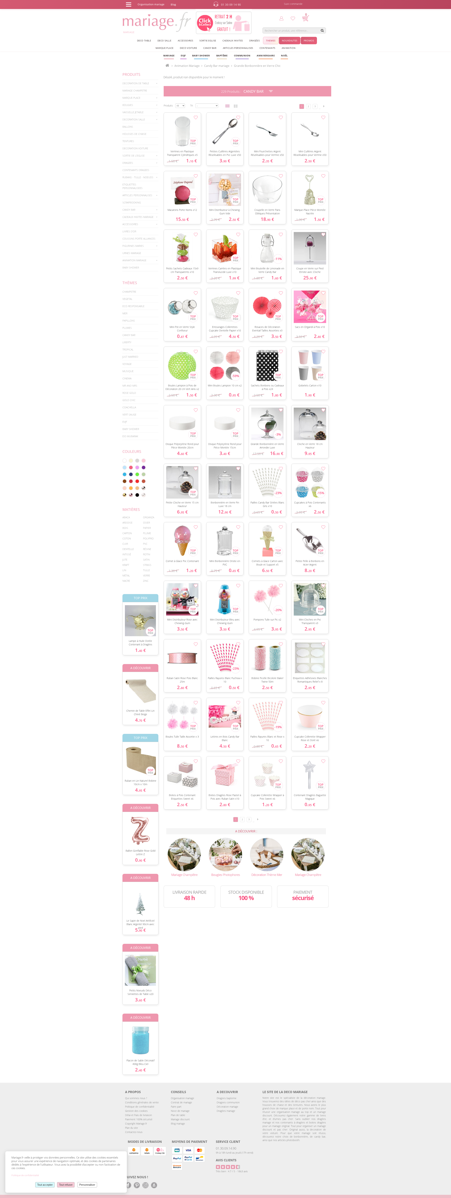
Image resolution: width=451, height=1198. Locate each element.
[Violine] (143, 467)
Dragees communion (228, 1102)
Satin (146, 559)
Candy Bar (253, 91)
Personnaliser (87, 1184)
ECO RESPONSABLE (133, 306)
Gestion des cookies (136, 1111)
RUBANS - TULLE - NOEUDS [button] (137, 177)
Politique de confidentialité (139, 1106)
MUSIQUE (128, 371)
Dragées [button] (254, 40)
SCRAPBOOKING (131, 202)
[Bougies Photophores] (225, 854)
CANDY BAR (128, 335)
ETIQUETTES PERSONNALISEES (132, 186)
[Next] (324, 106)
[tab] (140, 83)
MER (124, 313)
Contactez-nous (134, 1132)
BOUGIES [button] (127, 105)
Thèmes (129, 282)
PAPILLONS (128, 320)
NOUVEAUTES (289, 40)
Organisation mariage (182, 1098)
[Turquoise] (124, 474)
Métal (126, 575)
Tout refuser (66, 1184)
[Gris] (137, 460)
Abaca (126, 517)
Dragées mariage (226, 1111)
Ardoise (127, 522)
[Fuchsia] (131, 467)
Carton (127, 533)
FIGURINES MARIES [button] (133, 245)
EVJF (124, 421)
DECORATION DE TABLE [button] (135, 83)
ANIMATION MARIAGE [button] (134, 260)
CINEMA (126, 378)
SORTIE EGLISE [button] (207, 40)
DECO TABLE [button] (144, 40)
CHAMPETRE (129, 291)
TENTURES (128, 141)
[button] (222, 55)
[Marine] (131, 474)
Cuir (125, 543)
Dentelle (128, 549)
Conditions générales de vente (142, 1102)
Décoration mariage (227, 1106)
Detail (120, 617)
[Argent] (143, 488)
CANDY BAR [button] (209, 48)
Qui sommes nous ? (136, 1098)
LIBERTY (126, 342)
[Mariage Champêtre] (184, 854)
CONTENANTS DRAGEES (135, 170)
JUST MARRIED (130, 356)
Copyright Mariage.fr (136, 1123)
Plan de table (178, 1115)
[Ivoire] (131, 460)
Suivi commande (293, 3)
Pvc (145, 543)
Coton (126, 538)
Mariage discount (180, 1119)
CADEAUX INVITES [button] (233, 40)
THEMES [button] (271, 40)
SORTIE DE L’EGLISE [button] (133, 155)
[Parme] (137, 467)
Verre (146, 575)
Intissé (126, 554)
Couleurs (131, 451)
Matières (131, 509)
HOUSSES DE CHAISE (134, 134)
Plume (147, 533)
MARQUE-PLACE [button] (131, 97)
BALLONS (127, 126)
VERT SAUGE (129, 414)
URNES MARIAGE (131, 253)
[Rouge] (137, 481)
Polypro (148, 538)
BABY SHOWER (130, 267)
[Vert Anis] (137, 474)
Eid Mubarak (130, 436)
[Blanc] (124, 460)
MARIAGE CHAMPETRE (134, 90)
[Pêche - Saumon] (124, 488)
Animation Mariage (187, 66)
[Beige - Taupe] (137, 488)
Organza (148, 517)
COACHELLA (129, 407)
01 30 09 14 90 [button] (231, 4)
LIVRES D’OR (129, 231)
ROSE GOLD (129, 393)
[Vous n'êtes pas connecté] (281, 18)
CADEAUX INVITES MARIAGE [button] (137, 217)
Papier (147, 528)
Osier (146, 522)
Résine (147, 549)
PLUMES (127, 327)
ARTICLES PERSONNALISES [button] (238, 48)
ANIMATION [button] (288, 48)
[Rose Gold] (131, 495)
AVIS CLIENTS (226, 1160)
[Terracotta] (143, 481)
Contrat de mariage (181, 1102)
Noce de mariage (180, 1111)
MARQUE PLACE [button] (165, 48)
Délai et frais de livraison (138, 1115)
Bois (125, 528)
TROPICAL (127, 349)
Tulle (146, 570)
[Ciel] (124, 467)
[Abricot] (131, 488)
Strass (147, 565)
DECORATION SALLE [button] (133, 119)
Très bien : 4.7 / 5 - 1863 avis (232, 1171)
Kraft (125, 565)
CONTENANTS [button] (267, 48)
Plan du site (131, 1127)
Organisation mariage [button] (151, 4)
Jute (124, 559)
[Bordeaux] (131, 481)
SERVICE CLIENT (228, 1141)
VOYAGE (127, 364)
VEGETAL (127, 299)
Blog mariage (178, 1123)
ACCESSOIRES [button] (185, 40)
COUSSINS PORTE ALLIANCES (138, 238)
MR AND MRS (129, 385)
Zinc (146, 580)
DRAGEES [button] (127, 162)
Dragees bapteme (226, 1098)
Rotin (146, 554)
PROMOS (309, 40)
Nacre (126, 580)
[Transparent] (143, 495)
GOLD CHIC (128, 400)
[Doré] (124, 495)
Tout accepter (45, 1184)
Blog (173, 4)
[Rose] (143, 460)
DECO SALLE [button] (164, 40)
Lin (124, 570)
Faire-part (176, 1106)
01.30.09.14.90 (226, 1148)
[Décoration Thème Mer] (266, 854)
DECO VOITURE (188, 48)
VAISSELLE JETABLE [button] (133, 112)
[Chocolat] (124, 481)
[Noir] (137, 495)
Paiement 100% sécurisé (138, 1119)
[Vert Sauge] (143, 474)
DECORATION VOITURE (135, 148)
